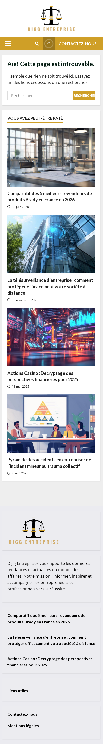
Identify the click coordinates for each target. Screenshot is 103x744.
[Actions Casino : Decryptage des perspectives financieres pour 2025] (52, 337)
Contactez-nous (78, 43)
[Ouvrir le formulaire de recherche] (37, 43)
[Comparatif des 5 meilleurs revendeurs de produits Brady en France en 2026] (52, 157)
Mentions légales (23, 725)
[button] (7, 43)
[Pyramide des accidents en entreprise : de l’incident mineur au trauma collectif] (52, 423)
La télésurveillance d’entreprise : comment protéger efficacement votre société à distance (50, 286)
